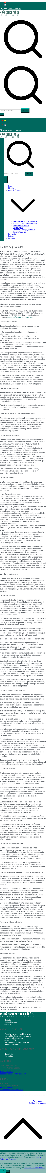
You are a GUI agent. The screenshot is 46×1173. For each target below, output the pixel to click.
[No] (8, 1171)
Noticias (11, 236)
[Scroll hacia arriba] (23, 1151)
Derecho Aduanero (19, 232)
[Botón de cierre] (6, 181)
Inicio (10, 186)
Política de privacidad (37, 1103)
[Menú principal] (2, 189)
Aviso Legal (37, 1101)
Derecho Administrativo (21, 226)
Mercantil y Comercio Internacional (25, 223)
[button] (2, 114)
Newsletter (8, 1054)
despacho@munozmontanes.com (20, 317)
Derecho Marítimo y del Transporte (25, 221)
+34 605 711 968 (6, 1088)
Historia (11, 188)
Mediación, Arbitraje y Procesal (24, 230)
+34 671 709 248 (14, 9)
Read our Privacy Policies (34, 1168)
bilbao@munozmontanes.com (11, 1090)
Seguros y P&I (18, 228)
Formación (12, 234)
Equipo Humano (10, 1022)
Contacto (11, 238)
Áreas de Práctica (14, 190)
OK (3, 1171)
